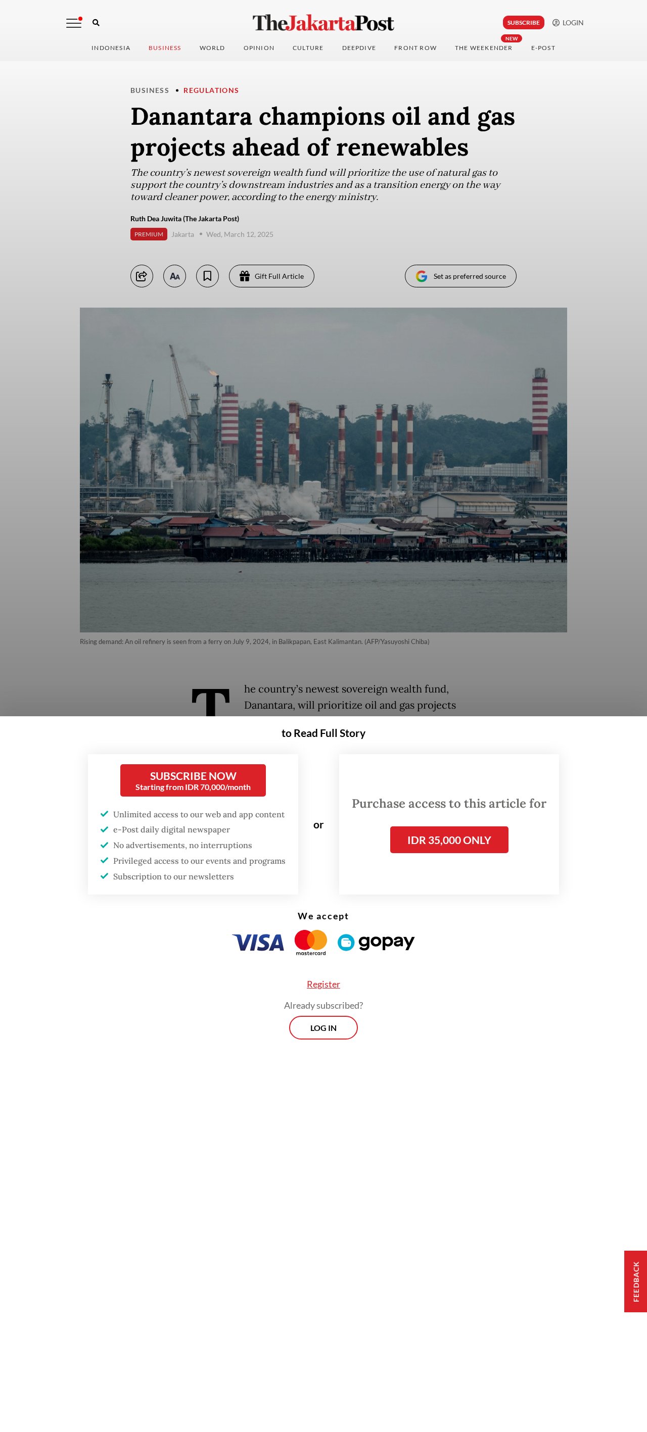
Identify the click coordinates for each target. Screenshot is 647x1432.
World (212, 48)
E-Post (543, 48)
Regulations (211, 90)
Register (323, 984)
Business (165, 48)
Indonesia (110, 48)
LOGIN (572, 22)
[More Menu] (73, 23)
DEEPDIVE (359, 48)
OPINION (259, 48)
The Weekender (484, 48)
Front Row (415, 48)
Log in (323, 1027)
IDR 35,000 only (449, 839)
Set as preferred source (470, 276)
